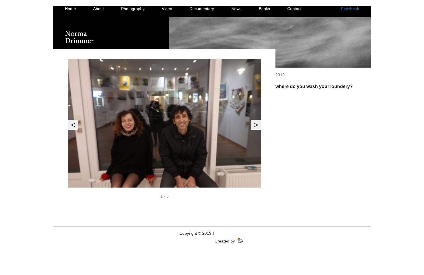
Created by (225, 241)
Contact (294, 8)
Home (70, 8)
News (236, 8)
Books (264, 8)
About (98, 8)
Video (167, 8)
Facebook (350, 8)
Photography (133, 8)
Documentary (202, 8)
